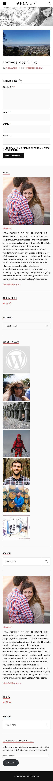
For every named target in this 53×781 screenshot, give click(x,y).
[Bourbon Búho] (16, 511)
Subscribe (10, 762)
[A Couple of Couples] (16, 372)
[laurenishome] (16, 539)
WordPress (33, 776)
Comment (9, 87)
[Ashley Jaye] (16, 428)
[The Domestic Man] (16, 483)
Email (6, 124)
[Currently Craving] (16, 400)
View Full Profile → (12, 284)
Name (6, 112)
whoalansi (12, 68)
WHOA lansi (27, 3)
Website (7, 136)
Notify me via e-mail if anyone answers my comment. (26, 149)
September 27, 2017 (33, 68)
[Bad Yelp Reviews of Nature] (16, 456)
